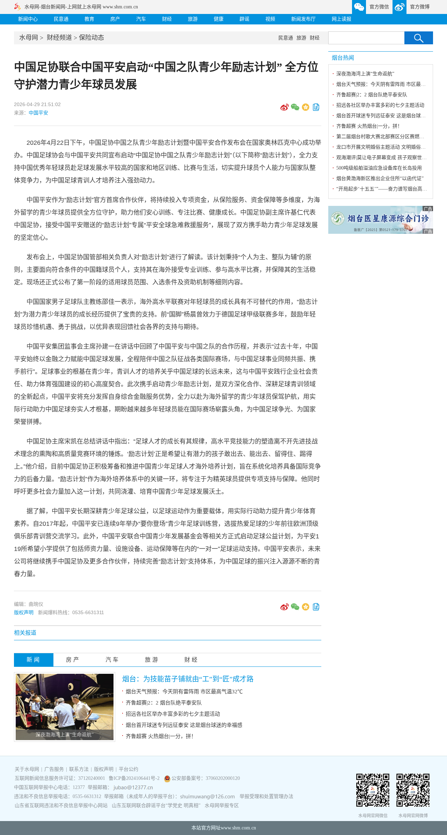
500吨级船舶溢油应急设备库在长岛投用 (379, 168)
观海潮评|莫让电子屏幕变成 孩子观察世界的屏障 (388, 157)
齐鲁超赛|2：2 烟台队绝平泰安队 (164, 703)
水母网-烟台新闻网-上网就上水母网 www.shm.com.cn (81, 6)
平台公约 (128, 769)
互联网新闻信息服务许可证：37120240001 (60, 778)
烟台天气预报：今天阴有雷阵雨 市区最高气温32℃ (184, 691)
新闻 (34, 660)
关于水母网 (28, 769)
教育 (89, 19)
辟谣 (244, 19)
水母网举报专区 (222, 805)
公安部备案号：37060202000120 (205, 778)
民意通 (61, 19)
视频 (270, 19)
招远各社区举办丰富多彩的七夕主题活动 (173, 714)
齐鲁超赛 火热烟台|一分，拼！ (161, 736)
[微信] (295, 109)
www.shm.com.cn (238, 827)
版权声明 (24, 612)
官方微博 (420, 6)
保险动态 (91, 37)
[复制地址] (316, 109)
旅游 (193, 19)
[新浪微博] (284, 109)
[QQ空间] (305, 109)
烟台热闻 (343, 58)
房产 (115, 19)
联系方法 (79, 769)
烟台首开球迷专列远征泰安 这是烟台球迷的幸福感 (184, 725)
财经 (167, 19)
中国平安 (38, 112)
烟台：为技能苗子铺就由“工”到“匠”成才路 (188, 679)
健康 (219, 19)
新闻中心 (28, 19)
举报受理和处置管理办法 (266, 796)
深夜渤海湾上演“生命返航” (65, 734)
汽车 (141, 19)
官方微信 (379, 6)
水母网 (28, 37)
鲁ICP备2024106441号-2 (135, 778)
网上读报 (341, 19)
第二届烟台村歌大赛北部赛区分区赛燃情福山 (385, 136)
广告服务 (54, 769)
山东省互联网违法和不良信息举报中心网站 (61, 805)
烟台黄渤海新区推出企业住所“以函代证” (380, 178)
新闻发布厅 (303, 19)
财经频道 (59, 37)
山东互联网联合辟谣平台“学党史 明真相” (156, 805)
